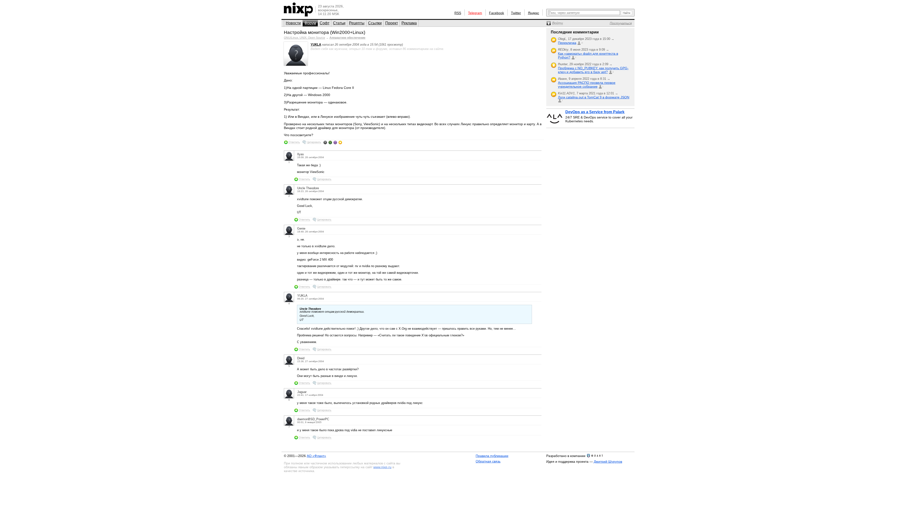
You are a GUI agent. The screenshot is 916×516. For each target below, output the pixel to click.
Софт (324, 23)
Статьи (339, 23)
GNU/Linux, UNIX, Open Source (304, 37)
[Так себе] (330, 142)
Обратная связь (488, 461)
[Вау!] (340, 142)
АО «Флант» (316, 456)
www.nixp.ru (382, 467)
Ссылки (375, 23)
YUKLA (316, 44)
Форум (310, 23)
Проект (391, 23)
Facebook (496, 13)
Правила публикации (492, 456)
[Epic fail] (325, 142)
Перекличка (567, 43)
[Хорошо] (335, 142)
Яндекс (533, 13)
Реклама (409, 23)
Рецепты (356, 23)
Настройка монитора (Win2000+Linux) (324, 32)
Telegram (475, 13)
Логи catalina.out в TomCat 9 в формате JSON (593, 97)
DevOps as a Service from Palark (595, 112)
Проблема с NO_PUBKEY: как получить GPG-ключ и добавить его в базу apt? (593, 70)
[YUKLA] (296, 64)
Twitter (516, 13)
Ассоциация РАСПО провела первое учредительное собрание (586, 84)
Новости (293, 23)
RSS (457, 13)
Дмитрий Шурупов (608, 461)
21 (582, 43)
